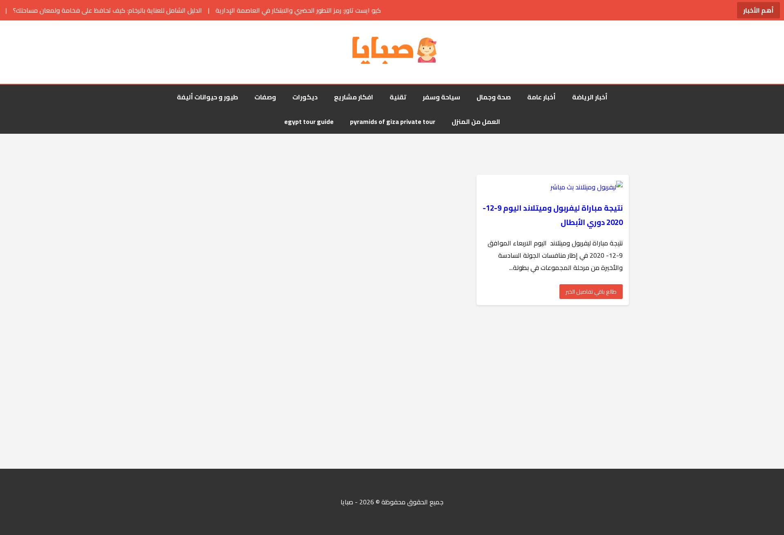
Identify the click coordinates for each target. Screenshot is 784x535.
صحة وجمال (494, 97)
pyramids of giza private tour (392, 121)
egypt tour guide (309, 121)
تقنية (398, 97)
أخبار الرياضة (590, 97)
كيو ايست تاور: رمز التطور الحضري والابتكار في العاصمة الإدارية (282, 10)
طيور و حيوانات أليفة (207, 97)
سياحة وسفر (441, 97)
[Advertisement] (539, 387)
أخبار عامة (541, 97)
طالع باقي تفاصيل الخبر (591, 291)
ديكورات (305, 97)
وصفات (265, 97)
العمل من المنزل (476, 121)
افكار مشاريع (353, 97)
